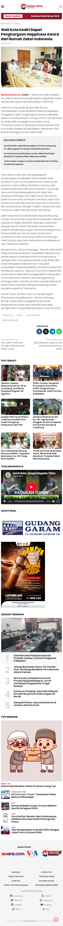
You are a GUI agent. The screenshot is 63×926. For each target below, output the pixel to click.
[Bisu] (53, 501)
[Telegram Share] (52, 331)
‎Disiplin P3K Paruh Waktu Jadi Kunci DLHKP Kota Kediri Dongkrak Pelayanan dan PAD (15, 420)
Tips (9, 784)
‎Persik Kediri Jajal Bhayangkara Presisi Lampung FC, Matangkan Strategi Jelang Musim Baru (30, 147)
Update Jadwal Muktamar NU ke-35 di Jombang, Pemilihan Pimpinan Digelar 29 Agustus (13, 388)
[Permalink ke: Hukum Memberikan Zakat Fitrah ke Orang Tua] (31, 751)
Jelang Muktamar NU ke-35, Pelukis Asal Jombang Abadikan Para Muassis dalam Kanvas (36, 670)
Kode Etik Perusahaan (16, 885)
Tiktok (18, 909)
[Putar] (4, 501)
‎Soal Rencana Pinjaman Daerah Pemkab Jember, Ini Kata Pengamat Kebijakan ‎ (35, 658)
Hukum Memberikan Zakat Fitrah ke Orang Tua (28, 786)
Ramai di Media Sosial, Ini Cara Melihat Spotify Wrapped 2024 (34, 807)
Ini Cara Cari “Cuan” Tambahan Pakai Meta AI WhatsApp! (33, 795)
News (3, 784)
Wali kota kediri (10, 320)
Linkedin (18, 904)
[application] (31, 487)
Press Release (15, 876)
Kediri (20, 315)
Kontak (16, 880)
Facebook (18, 896)
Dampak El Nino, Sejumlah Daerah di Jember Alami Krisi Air (35, 704)
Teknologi (16, 792)
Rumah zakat (33, 315)
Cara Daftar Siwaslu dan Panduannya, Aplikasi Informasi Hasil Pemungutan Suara (34, 819)
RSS (48, 909)
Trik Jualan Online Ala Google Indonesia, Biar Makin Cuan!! (13, 344)
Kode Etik (46, 872)
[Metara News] (31, 6)
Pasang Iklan (46, 880)
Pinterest (18, 900)
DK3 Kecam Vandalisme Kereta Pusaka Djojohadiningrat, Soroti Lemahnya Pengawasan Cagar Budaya (32, 682)
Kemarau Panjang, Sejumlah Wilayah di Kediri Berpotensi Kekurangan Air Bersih (36, 694)
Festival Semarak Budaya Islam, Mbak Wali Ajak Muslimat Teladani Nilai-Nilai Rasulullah (29, 155)
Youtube (48, 904)
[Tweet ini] (46, 331)
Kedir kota (8, 315)
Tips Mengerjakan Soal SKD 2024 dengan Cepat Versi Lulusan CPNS (35, 831)
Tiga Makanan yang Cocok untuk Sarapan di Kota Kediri (48, 344)
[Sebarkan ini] (39, 331)
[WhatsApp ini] (59, 331)
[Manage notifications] (56, 919)
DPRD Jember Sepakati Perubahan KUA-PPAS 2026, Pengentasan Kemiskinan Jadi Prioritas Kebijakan (47, 388)
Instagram (48, 900)
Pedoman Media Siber (46, 885)
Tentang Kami (46, 876)
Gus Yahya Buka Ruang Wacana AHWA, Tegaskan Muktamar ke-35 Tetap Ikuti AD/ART (15, 454)
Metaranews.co (11, 94)
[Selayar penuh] (58, 501)
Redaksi (16, 872)
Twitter (48, 896)
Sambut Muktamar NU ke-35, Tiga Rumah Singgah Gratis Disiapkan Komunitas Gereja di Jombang (47, 422)
